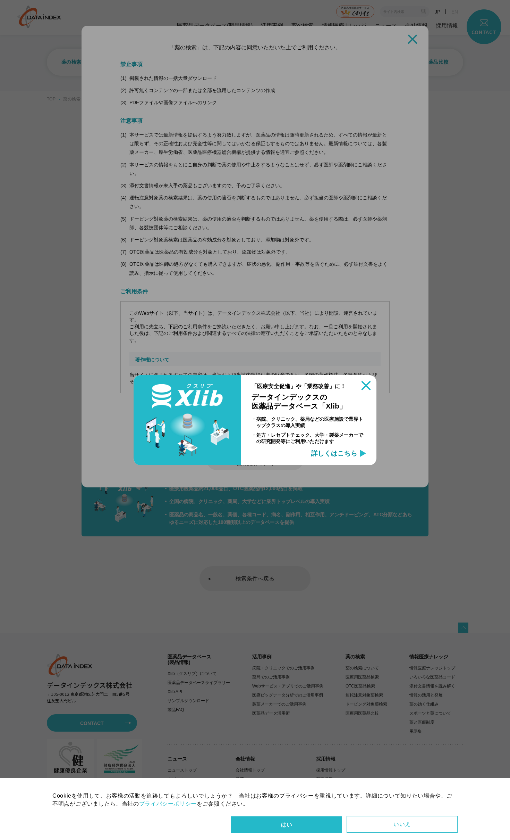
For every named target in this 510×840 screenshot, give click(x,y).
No (402, 824)
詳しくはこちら (334, 453)
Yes (286, 824)
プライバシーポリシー (168, 804)
